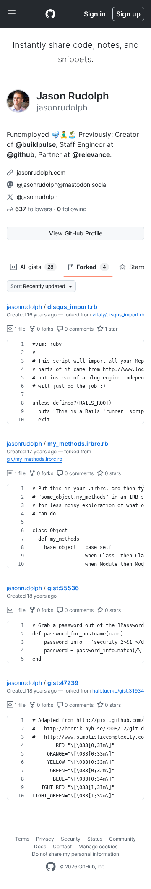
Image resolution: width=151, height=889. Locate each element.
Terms (22, 839)
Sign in (95, 14)
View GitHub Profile (75, 233)
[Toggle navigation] (12, 13)
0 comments (78, 329)
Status (94, 839)
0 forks (44, 329)
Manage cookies (97, 846)
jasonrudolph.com (41, 172)
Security (71, 839)
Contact (62, 846)
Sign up (128, 14)
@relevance (91, 154)
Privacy (45, 839)
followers (34, 208)
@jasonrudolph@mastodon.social (62, 184)
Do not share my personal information (75, 854)
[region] (75, 382)
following (72, 208)
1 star (110, 329)
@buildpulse (36, 144)
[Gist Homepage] (50, 14)
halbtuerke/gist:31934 (118, 691)
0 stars (112, 473)
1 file (19, 329)
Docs (40, 846)
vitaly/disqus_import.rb (118, 314)
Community (122, 839)
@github (20, 154)
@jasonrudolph (37, 196)
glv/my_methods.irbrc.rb (34, 459)
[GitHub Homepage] (51, 866)
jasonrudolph (24, 306)
